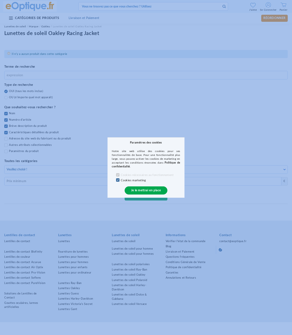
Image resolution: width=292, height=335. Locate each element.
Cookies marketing (133, 180)
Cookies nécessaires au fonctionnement (147, 175)
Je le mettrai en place (146, 190)
